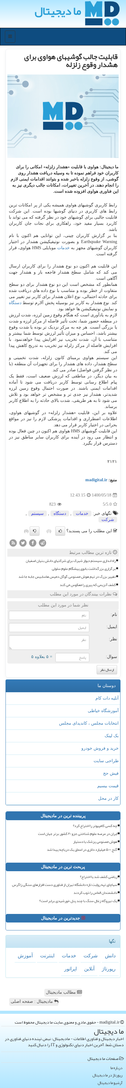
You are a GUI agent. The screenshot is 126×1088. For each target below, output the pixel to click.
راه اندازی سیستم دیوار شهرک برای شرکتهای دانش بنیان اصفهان (71, 560)
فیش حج (111, 773)
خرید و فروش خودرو (100, 748)
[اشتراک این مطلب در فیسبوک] (32, 542)
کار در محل (108, 798)
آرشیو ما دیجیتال (110, 1082)
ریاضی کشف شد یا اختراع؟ (98, 876)
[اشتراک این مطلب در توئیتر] (23, 542)
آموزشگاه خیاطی (103, 710)
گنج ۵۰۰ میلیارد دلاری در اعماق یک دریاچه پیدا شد (82, 849)
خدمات (63, 248)
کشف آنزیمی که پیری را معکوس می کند (88, 584)
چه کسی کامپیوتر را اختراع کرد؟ (95, 825)
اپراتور (70, 968)
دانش (110, 955)
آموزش (25, 955)
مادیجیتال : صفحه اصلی (32, 1001)
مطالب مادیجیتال (61, 992)
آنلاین (89, 968)
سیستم (37, 513)
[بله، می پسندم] (60, 531)
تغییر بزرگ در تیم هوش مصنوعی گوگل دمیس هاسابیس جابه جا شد (67, 576)
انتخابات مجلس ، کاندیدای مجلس (89, 723)
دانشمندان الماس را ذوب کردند (95, 892)
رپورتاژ (109, 968)
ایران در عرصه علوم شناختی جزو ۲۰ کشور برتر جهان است (77, 833)
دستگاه (15, 302)
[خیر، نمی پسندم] (34, 531)
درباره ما (116, 1068)
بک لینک (112, 735)
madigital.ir (96, 480)
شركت (108, 519)
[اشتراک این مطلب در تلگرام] (42, 542)
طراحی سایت (106, 761)
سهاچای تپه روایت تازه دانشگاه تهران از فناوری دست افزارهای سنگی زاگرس (64, 884)
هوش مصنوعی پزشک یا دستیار (95, 841)
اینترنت (47, 955)
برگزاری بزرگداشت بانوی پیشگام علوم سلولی (84, 568)
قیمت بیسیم (108, 786)
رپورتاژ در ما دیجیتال (107, 1075)
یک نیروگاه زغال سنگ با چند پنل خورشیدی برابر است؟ (78, 900)
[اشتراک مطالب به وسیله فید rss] (13, 542)
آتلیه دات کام (107, 698)
